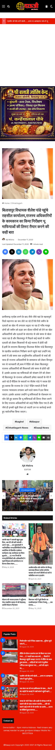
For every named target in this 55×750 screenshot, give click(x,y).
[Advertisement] (27, 57)
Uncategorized (27, 490)
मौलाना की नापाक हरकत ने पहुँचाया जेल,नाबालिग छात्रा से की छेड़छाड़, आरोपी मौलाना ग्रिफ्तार (14, 602)
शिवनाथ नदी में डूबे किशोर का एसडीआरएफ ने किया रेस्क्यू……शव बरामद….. (41, 602)
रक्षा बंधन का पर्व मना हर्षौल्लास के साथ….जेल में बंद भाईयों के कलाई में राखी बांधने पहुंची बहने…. (27, 498)
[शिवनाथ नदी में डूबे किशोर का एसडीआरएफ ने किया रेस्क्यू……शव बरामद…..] (41, 590)
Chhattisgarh (16, 203)
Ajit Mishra (10, 240)
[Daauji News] (27, 6)
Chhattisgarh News (17, 427)
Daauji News (42, 427)
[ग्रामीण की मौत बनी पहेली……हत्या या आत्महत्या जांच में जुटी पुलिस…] (10, 679)
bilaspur (35, 421)
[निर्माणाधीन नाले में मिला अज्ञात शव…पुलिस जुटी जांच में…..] (10, 644)
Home (7, 203)
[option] (27, 495)
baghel (20, 421)
